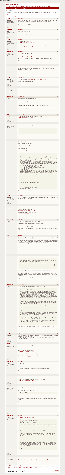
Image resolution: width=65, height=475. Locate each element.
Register (25, 8)
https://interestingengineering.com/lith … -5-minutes (26, 117)
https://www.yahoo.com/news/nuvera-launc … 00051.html (26, 71)
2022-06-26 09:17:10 (21, 235)
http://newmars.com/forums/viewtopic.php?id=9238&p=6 (26, 42)
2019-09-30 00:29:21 (21, 29)
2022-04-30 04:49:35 (21, 96)
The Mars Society (17, 6)
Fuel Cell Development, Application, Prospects (37, 14)
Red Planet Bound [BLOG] (25, 6)
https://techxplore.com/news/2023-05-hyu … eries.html (26, 380)
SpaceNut (9, 18)
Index (7, 8)
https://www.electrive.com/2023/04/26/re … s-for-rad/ (26, 351)
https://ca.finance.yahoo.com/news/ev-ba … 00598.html (26, 210)
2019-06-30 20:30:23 (21, 18)
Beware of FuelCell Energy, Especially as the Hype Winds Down (36, 79)
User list (12, 8)
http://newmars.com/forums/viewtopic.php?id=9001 (25, 46)
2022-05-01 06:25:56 (21, 114)
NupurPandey (9, 29)
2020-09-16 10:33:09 (21, 51)
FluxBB (57, 471)
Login (29, 8)
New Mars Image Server (49, 6)
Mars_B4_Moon (10, 114)
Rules (16, 8)
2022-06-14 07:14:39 (21, 123)
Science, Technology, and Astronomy (18, 14)
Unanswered (57, 10)
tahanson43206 (10, 51)
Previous (10, 16)
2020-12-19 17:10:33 (21, 77)
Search (21, 8)
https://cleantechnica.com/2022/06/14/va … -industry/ (26, 213)
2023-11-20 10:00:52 (21, 415)
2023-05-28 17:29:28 (21, 385)
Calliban (8, 235)
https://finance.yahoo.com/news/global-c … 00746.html (26, 126)
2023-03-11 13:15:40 (21, 333)
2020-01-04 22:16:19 (21, 39)
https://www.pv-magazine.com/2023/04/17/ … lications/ (26, 348)
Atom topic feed (56, 470)
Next (20, 16)
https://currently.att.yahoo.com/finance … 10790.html (26, 56)
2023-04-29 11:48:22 (21, 343)
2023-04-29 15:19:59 (21, 361)
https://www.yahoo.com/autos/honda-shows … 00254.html (26, 417)
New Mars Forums (12, 4)
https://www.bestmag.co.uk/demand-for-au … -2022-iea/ (26, 346)
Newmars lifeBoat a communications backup (37, 6)
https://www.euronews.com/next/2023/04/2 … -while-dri (26, 356)
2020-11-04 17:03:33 (21, 64)
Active (53, 10)
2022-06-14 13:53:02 (21, 139)
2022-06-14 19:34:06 (21, 195)
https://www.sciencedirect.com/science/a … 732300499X (26, 377)
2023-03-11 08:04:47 (21, 284)
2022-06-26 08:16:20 (21, 219)
